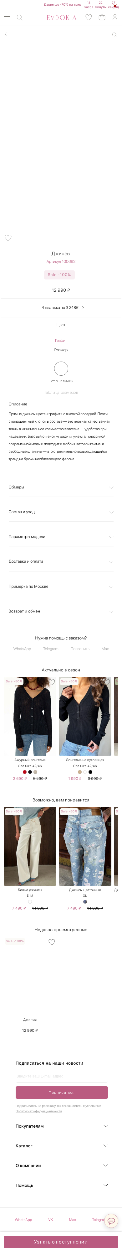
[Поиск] (19, 18)
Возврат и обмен (24, 611)
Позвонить (80, 649)
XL (85, 896)
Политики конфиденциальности (39, 1111)
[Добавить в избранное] (8, 238)
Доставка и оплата (26, 561)
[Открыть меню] (7, 18)
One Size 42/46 (30, 766)
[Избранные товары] (89, 17)
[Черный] (30, 772)
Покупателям (30, 1126)
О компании (28, 1165)
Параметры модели (27, 537)
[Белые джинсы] (30, 902)
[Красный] (25, 772)
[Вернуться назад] (6, 34)
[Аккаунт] (115, 17)
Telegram (50, 649)
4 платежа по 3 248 (60, 307)
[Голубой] (85, 902)
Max (105, 649)
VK (50, 1220)
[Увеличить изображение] (114, 35)
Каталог (24, 1146)
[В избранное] (52, 682)
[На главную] (55, 17)
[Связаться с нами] (111, 1221)
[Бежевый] (80, 772)
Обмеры (16, 487)
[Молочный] (35, 772)
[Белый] (85, 772)
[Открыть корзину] (102, 17)
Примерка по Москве (28, 586)
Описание (18, 404)
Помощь (24, 1185)
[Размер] (61, 369)
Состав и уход (22, 512)
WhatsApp (22, 649)
